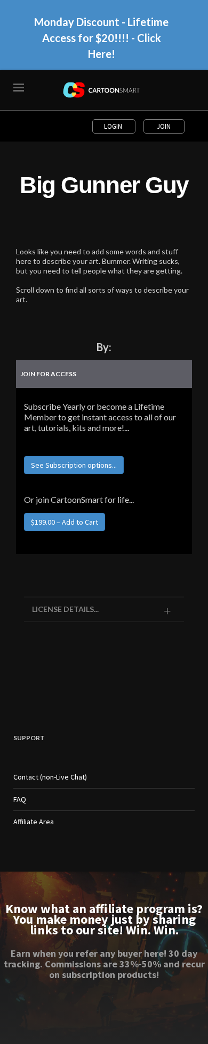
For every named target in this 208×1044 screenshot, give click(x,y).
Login (114, 126)
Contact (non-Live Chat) (50, 777)
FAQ (19, 799)
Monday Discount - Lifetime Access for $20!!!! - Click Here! (101, 37)
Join (164, 126)
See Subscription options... (74, 465)
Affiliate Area (33, 821)
